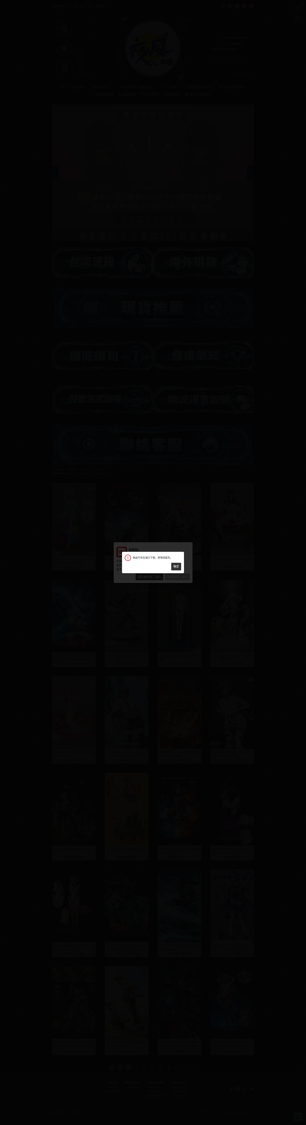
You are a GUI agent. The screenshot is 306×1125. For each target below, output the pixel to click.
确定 (176, 566)
